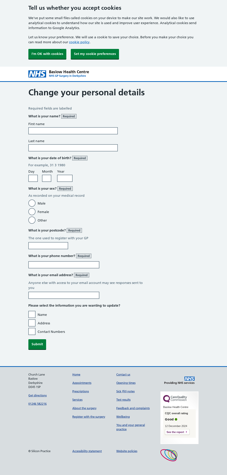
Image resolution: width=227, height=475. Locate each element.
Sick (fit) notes (125, 391)
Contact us (123, 374)
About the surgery (84, 408)
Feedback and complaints (133, 408)
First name (36, 124)
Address (44, 323)
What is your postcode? (54, 230)
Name (42, 315)
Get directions (37, 395)
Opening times (125, 383)
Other (42, 220)
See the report (175, 432)
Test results (123, 399)
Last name (36, 141)
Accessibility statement (87, 451)
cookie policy (79, 42)
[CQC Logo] (175, 401)
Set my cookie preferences (95, 54)
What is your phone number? (59, 256)
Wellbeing (123, 416)
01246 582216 (37, 404)
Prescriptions (80, 391)
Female (43, 212)
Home (76, 374)
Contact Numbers (51, 332)
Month (47, 171)
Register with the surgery (88, 416)
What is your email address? (58, 275)
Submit (37, 344)
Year (60, 171)
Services (77, 399)
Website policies (126, 451)
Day (31, 171)
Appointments (81, 383)
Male (42, 203)
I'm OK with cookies (47, 54)
